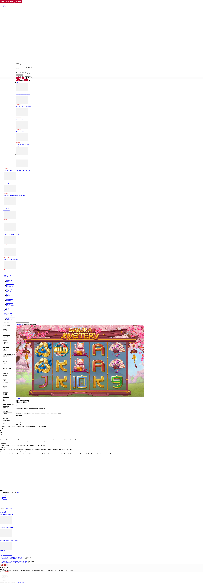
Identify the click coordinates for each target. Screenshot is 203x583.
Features (4, 274)
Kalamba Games (9, 291)
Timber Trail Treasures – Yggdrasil (23, 144)
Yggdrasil (18, 142)
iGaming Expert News (7, 555)
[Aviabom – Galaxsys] (22, 128)
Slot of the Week (6, 210)
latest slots (4, 497)
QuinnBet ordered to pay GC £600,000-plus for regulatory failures (30, 158)
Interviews (6, 276)
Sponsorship (5, 392)
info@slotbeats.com (8, 571)
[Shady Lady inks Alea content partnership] (10, 204)
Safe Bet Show (9, 319)
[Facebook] (18, 410)
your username (29, 66)
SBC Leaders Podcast (10, 317)
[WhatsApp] (25, 410)
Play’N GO (6, 232)
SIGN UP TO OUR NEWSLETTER (7, 1)
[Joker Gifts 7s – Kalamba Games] (10, 255)
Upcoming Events (6, 420)
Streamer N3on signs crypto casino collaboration (14, 195)
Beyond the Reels (7, 275)
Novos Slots (5, 336)
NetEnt (7, 294)
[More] (37, 410)
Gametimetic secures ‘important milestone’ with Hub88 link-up (17, 170)
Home (17, 324)
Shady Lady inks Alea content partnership (13, 208)
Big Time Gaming (9, 282)
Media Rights (5, 393)
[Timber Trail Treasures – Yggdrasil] (22, 140)
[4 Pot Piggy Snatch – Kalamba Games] (22, 103)
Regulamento (5, 373)
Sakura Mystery (5, 498)
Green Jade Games (10, 286)
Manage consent (21, 582)
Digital (4, 400)
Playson (8, 296)
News (18, 146)
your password (29, 67)
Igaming (4, 349)
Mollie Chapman (19, 405)
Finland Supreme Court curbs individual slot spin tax (15, 183)
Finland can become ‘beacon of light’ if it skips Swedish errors (14, 561)
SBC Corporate (5, 573)
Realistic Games (9, 303)
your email (28, 73)
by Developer (5, 277)
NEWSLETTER (18, 1)
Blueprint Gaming (10, 284)
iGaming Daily (9, 315)
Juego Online (5, 363)
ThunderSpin (4, 499)
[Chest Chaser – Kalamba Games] (22, 90)
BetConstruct (9, 280)
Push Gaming (9, 301)
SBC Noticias (4, 579)
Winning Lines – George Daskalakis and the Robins (12, 558)
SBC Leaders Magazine (9, 313)
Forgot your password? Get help (22, 69)
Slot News (18, 155)
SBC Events (4, 575)
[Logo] (20, 80)
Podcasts (6, 314)
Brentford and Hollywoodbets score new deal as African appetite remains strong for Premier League (22, 559)
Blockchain (5, 386)
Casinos (4, 366)
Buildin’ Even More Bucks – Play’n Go (11, 234)
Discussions (5, 407)
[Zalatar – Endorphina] (10, 218)
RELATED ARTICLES (4, 514)
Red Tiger (8, 304)
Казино (4, 379)
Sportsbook (5, 342)
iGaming (4, 343)
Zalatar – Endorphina (8, 221)
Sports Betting (6, 356)
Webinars (6, 312)
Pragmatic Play (9, 300)
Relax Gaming (9, 307)
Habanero (8, 288)
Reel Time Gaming (10, 305)
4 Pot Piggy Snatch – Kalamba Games (24, 106)
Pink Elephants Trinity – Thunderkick (11, 271)
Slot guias (5, 337)
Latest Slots (19, 82)
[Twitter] (22, 410)
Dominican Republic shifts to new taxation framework (13, 557)
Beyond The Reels (10, 318)
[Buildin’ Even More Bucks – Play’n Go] (10, 230)
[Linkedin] (29, 410)
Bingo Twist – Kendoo (20, 119)
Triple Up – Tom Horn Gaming (10, 246)
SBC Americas (5, 580)
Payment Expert (5, 576)
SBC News (4, 577)
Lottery (4, 359)
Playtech (8, 298)
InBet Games (9, 289)
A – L (5, 279)
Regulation (5, 329)
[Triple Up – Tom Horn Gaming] (10, 243)
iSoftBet (8, 290)
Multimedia (5, 310)
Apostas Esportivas (7, 370)
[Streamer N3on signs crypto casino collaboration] (10, 192)
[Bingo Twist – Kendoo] (22, 115)
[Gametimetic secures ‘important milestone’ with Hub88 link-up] (22, 167)
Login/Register (6, 406)
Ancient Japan (5, 495)
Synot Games (9, 308)
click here (19, 492)
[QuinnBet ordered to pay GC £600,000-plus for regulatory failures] (22, 154)
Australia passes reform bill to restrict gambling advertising (14, 562)
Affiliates (5, 330)
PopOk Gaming (9, 299)
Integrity (5, 394)
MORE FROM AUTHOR (12, 514)
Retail (4, 344)
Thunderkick (6, 269)
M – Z (5, 293)
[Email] (33, 410)
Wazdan (8, 309)
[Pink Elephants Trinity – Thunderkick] (10, 268)
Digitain (7, 285)
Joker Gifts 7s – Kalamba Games (11, 259)
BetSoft (7, 281)
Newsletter (5, 320)
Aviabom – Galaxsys (20, 131)
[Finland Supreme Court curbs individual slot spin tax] (10, 179)
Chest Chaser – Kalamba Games (23, 94)
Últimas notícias (6, 335)
